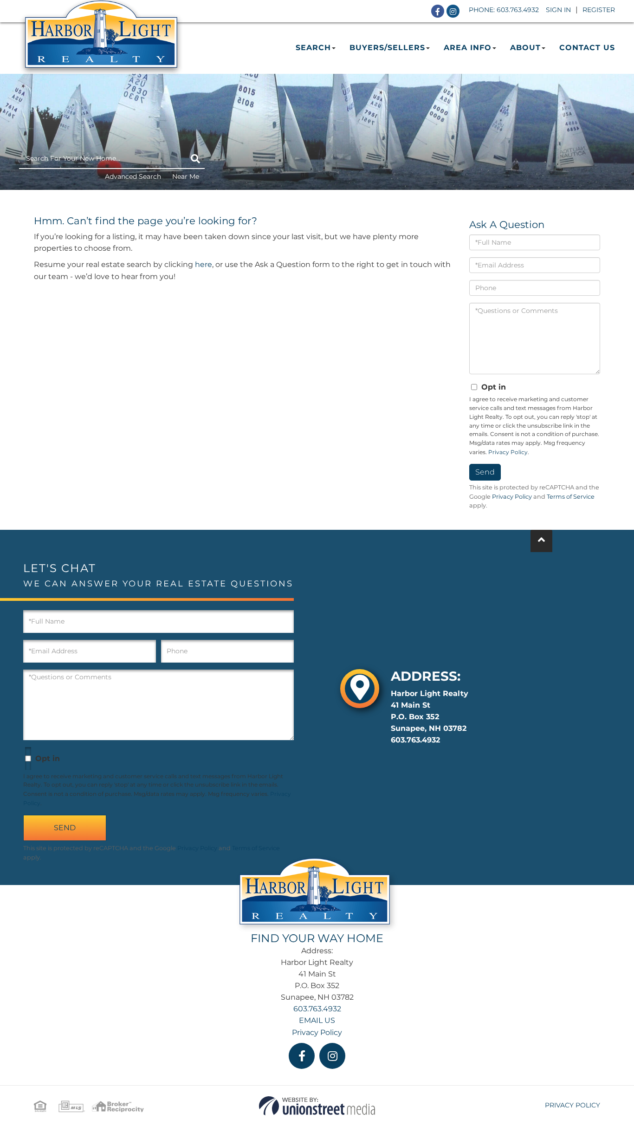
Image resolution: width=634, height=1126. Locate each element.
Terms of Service (571, 496)
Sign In (558, 10)
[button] (195, 159)
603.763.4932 (518, 10)
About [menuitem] (525, 47)
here (203, 264)
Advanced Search (133, 176)
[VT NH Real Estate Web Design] (317, 1105)
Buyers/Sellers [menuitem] (387, 47)
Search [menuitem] (313, 47)
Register (598, 10)
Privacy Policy (508, 452)
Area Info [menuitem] (468, 47)
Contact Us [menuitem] (587, 47)
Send (485, 472)
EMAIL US (317, 1020)
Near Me (185, 176)
